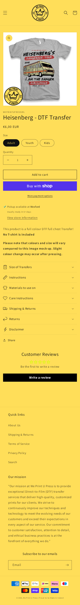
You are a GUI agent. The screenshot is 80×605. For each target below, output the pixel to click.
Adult (11, 143)
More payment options (40, 195)
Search (12, 462)
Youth (30, 143)
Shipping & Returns (21, 434)
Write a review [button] (40, 377)
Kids (47, 143)
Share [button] (11, 340)
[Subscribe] (67, 565)
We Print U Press (30, 598)
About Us (14, 425)
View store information (22, 217)
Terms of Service (19, 444)
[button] (5, 12)
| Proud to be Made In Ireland (51, 598)
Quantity (8, 152)
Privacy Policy (17, 453)
